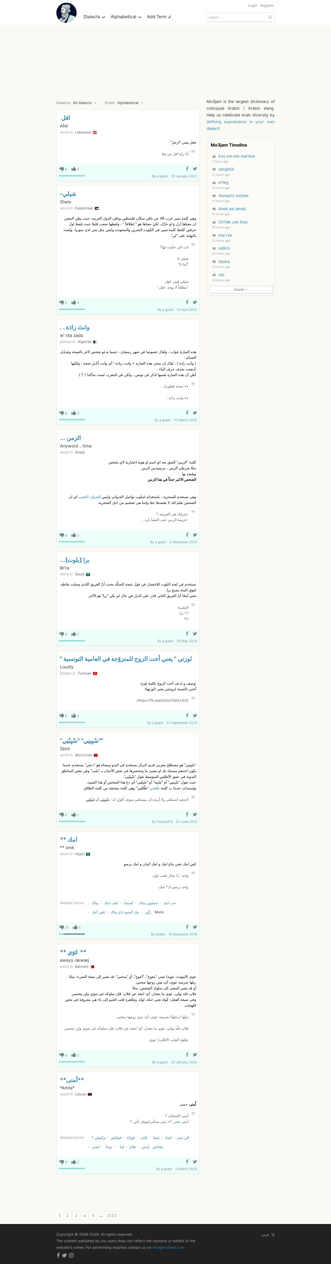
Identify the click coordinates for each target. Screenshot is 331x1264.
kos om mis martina (236, 156)
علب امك (111, 903)
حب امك (169, 903)
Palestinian (84, 208)
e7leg (223, 182)
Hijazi (80, 854)
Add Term (157, 16)
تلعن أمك (98, 912)
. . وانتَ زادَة (75, 327)
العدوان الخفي (90, 496)
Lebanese (83, 132)
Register (267, 5)
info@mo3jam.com (168, 1247)
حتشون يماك (148, 903)
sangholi (226, 169)
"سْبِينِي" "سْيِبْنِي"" (81, 740)
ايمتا (169, 1137)
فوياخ (131, 1137)
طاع (133, 1146)
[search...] (270, 17)
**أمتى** (72, 1079)
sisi (221, 274)
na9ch (224, 248)
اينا (122, 1146)
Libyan (81, 1094)
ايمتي (96, 1146)
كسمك (128, 903)
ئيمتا (156, 1137)
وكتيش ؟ (98, 1137)
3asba (224, 261)
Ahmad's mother (233, 195)
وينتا (109, 1146)
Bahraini (82, 966)
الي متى (183, 1137)
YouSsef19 (164, 821)
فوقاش (116, 1137)
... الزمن (70, 437)
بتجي (176, 1121)
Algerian (85, 341)
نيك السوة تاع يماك (125, 912)
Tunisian (85, 673)
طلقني (155, 788)
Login (252, 5)
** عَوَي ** (73, 951)
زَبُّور (148, 912)
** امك (68, 839)
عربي (266, 1234)
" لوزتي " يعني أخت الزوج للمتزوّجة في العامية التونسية (126, 658)
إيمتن (145, 1146)
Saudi (80, 574)
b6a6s (160, 934)
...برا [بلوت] (74, 559)
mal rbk (225, 235)
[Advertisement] (165, 59)
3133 (112, 1215)
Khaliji (80, 452)
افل (65, 117)
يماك (95, 903)
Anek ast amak (232, 208)
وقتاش (158, 1146)
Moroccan (84, 755)
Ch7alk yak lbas (233, 222)
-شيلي (68, 193)
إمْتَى (143, 1137)
